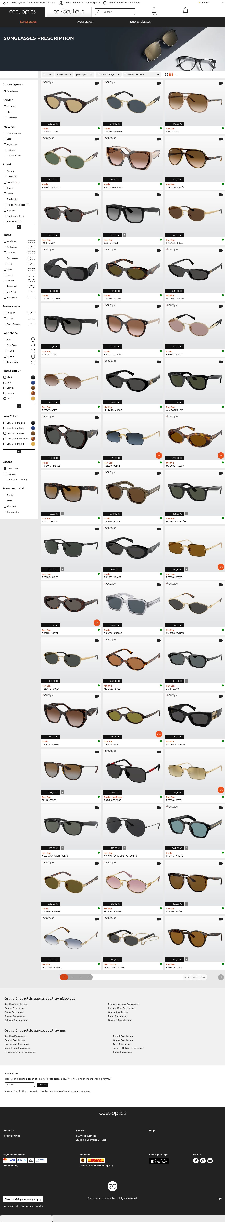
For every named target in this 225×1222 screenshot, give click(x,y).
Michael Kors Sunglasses (121, 1008)
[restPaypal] (22, 1160)
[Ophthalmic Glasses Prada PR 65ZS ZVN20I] (195, 324)
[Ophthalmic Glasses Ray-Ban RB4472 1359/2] (133, 714)
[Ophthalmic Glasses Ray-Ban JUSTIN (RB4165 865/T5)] (71, 491)
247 (203, 977)
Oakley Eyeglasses (14, 1040)
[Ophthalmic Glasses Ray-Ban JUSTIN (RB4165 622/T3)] (133, 212)
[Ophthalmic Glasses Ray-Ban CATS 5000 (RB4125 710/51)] (195, 157)
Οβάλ (9, 269)
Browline (11, 292)
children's (12, 118)
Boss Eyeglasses (122, 1044)
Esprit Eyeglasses (122, 1052)
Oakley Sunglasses (14, 1008)
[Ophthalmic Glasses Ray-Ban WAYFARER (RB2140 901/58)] (195, 491)
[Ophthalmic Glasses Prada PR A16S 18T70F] (133, 491)
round (10, 280)
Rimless (11, 318)
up (219, 1198)
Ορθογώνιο (12, 247)
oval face (12, 345)
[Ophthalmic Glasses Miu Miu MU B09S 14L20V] (195, 435)
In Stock (11, 150)
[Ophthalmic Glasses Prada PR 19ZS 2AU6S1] (71, 714)
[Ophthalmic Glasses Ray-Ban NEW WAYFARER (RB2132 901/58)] (71, 825)
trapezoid (12, 286)
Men (9, 112)
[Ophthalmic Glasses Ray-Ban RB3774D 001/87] (71, 658)
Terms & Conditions (13, 1206)
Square (10, 356)
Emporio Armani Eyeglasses (20, 1052)
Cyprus (205, 2)
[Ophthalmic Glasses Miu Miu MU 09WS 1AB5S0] (195, 714)
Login (154, 14)
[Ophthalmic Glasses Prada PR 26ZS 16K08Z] (133, 547)
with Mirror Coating (17, 479)
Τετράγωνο (11, 241)
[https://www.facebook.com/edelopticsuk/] (196, 1161)
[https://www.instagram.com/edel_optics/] (203, 1161)
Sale (9, 139)
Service (80, 1130)
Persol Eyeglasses (123, 1036)
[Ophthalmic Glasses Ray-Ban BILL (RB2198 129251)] (195, 101)
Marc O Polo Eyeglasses (17, 1048)
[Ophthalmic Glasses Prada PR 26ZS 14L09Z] (133, 268)
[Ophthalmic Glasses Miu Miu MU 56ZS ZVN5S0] (195, 602)
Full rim (11, 313)
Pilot (9, 264)
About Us (8, 1130)
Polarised (11, 474)
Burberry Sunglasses (119, 1020)
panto (10, 275)
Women (11, 106)
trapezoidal (12, 362)
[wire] (41, 1160)
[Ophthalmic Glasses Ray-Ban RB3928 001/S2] (133, 435)
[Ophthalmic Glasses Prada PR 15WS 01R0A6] (133, 157)
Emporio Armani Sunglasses (124, 1004)
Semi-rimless (13, 324)
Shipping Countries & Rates (91, 1139)
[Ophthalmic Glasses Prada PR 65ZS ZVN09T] (133, 101)
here (87, 1091)
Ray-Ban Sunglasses (15, 1004)
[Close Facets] (19, 74)
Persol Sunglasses (14, 1012)
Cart (186, 14)
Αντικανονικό (12, 258)
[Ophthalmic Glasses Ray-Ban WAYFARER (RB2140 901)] (195, 379)
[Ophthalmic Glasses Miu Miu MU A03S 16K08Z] (133, 379)
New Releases (14, 133)
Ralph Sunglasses (118, 1016)
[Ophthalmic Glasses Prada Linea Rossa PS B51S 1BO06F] (133, 770)
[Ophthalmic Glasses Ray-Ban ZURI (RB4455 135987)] (71, 212)
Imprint (39, 1206)
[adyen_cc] (5, 1160)
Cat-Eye (11, 252)
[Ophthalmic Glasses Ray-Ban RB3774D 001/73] (195, 212)
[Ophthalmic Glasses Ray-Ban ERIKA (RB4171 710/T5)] (71, 770)
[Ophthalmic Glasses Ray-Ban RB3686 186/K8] (71, 547)
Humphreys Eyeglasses (17, 1044)
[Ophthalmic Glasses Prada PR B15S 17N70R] (71, 101)
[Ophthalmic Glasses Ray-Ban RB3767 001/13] (71, 379)
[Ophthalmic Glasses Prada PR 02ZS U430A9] (133, 602)
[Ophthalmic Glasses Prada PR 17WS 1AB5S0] (71, 268)
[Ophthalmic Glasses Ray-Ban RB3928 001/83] (195, 547)
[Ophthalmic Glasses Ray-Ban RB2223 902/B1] (71, 602)
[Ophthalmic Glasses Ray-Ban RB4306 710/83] (195, 881)
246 (195, 977)
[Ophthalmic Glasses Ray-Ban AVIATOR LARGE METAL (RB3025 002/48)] (133, 825)
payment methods (86, 1135)
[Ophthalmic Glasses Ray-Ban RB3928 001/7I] (195, 770)
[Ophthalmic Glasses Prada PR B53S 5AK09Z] (71, 881)
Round (10, 351)
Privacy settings (11, 1135)
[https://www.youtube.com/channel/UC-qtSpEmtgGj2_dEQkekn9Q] (210, 1161)
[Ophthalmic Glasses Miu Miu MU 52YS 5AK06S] (133, 881)
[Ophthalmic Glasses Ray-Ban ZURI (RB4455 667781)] (195, 658)
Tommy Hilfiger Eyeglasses (128, 1048)
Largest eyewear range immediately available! (32, 2)
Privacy (29, 1206)
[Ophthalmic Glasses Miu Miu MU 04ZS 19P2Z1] (133, 658)
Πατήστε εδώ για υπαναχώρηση (23, 1199)
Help (152, 1130)
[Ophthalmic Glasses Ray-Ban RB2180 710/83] (195, 937)
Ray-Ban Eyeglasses (15, 1036)
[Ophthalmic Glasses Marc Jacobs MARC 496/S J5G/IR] (133, 937)
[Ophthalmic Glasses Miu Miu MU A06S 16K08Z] (195, 268)
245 (187, 977)
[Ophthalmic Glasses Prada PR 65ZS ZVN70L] (71, 157)
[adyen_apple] (31, 1160)
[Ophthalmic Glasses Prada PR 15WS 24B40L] (71, 435)
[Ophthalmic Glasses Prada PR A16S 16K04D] (195, 825)
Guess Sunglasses (118, 1012)
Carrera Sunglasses (15, 1016)
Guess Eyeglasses (123, 1040)
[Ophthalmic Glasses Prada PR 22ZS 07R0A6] (133, 324)
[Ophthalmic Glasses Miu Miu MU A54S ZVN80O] (71, 937)
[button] (22, 12)
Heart (10, 339)
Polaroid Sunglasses (15, 1020)
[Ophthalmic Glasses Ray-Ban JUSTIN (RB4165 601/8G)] (71, 324)
